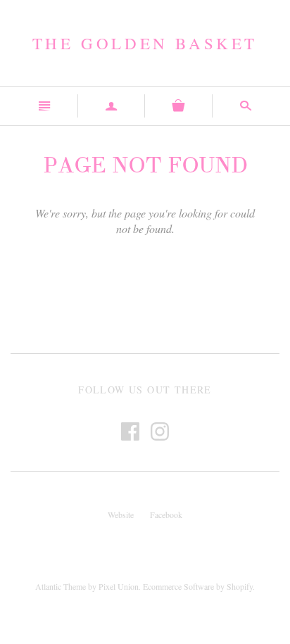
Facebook (166, 514)
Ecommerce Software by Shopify (198, 586)
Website (121, 514)
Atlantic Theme (60, 586)
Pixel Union (119, 586)
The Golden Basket (145, 42)
